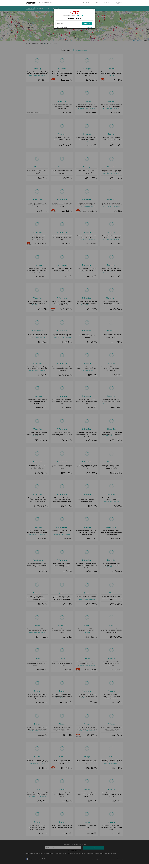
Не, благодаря (89, 27)
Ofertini (31, 2)
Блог (96, 2)
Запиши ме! (87, 23)
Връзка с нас (106, 2)
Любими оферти (85, 2)
